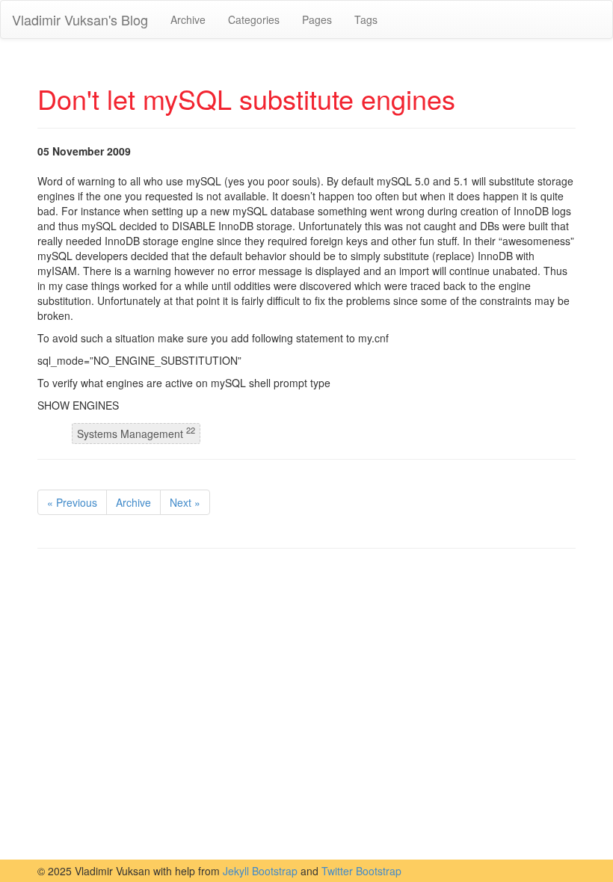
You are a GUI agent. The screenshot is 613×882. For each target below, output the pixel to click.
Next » (185, 502)
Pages (317, 19)
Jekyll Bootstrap (260, 870)
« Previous (72, 502)
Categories (254, 19)
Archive (188, 19)
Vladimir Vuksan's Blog (80, 19)
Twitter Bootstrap (361, 870)
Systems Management (136, 433)
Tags (366, 19)
